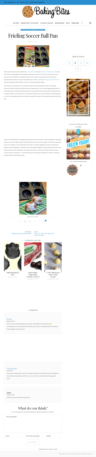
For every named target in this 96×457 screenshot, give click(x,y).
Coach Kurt (12, 368)
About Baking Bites (9, 2)
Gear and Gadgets (26, 30)
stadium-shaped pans (48, 72)
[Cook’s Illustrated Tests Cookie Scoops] (53, 257)
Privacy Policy (24, 2)
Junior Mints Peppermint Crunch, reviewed (32, 275)
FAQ (18, 2)
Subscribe (75, 23)
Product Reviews (39, 30)
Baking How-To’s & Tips (29, 23)
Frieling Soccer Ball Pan (51, 80)
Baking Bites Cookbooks (37, 2)
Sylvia (9, 319)
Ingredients (59, 23)
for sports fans (30, 72)
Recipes (16, 23)
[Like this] (44, 221)
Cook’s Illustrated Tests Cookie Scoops (53, 275)
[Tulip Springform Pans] (12, 257)
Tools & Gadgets (46, 23)
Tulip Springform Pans (12, 274)
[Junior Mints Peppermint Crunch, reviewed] (33, 257)
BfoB (68, 23)
